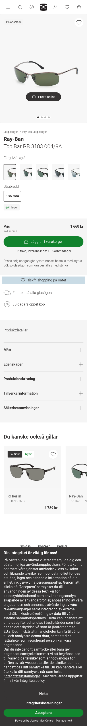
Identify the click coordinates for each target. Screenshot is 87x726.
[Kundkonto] (55, 7)
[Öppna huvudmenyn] (8, 7)
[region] (43, 481)
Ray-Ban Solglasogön (35, 131)
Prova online (46, 97)
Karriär (62, 546)
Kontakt (44, 546)
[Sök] (19, 7)
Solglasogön (11, 131)
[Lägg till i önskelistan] (79, 22)
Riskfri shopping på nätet (46, 280)
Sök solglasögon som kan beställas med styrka (36, 265)
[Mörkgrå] (10, 172)
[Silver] (74, 172)
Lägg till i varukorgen (47, 241)
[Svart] (42, 172)
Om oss (25, 546)
